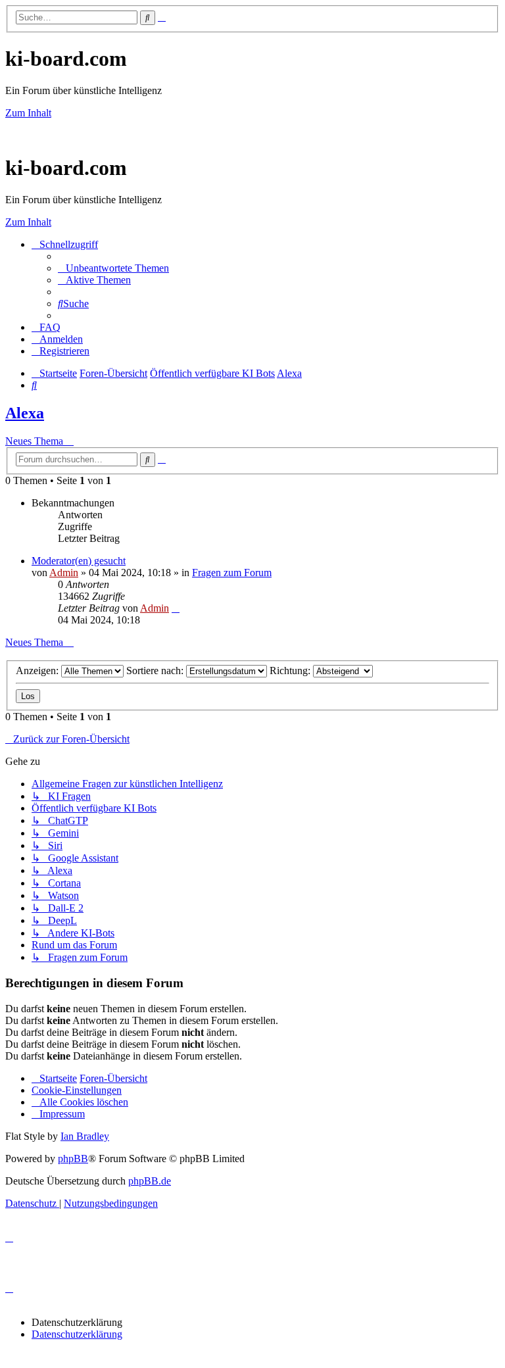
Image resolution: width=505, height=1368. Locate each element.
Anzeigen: (38, 670)
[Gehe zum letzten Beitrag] (176, 608)
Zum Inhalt (28, 112)
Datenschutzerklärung (77, 1334)
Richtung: (291, 670)
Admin (63, 572)
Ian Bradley (84, 1136)
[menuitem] (113, 268)
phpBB (73, 1158)
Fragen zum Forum (232, 572)
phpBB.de (149, 1180)
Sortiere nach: (156, 670)
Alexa (24, 413)
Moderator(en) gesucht (79, 560)
